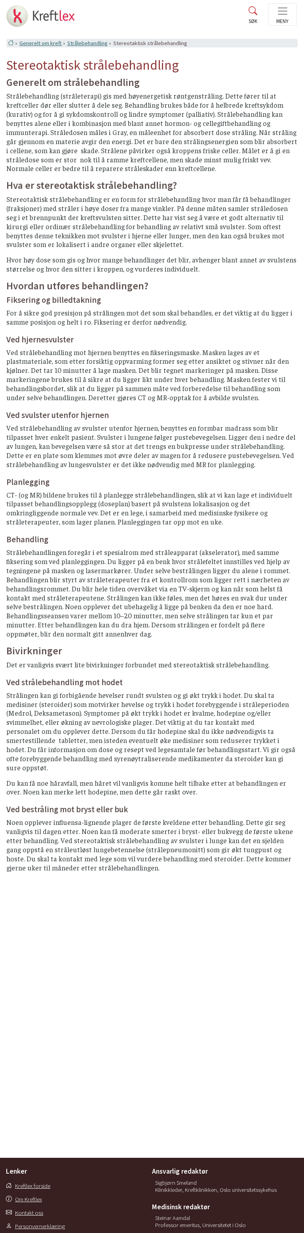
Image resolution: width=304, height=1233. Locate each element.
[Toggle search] (253, 18)
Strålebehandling (87, 43)
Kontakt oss (29, 1212)
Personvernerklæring (40, 1226)
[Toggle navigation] (282, 14)
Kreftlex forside (32, 1185)
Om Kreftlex (28, 1199)
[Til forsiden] (39, 14)
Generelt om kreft (40, 43)
